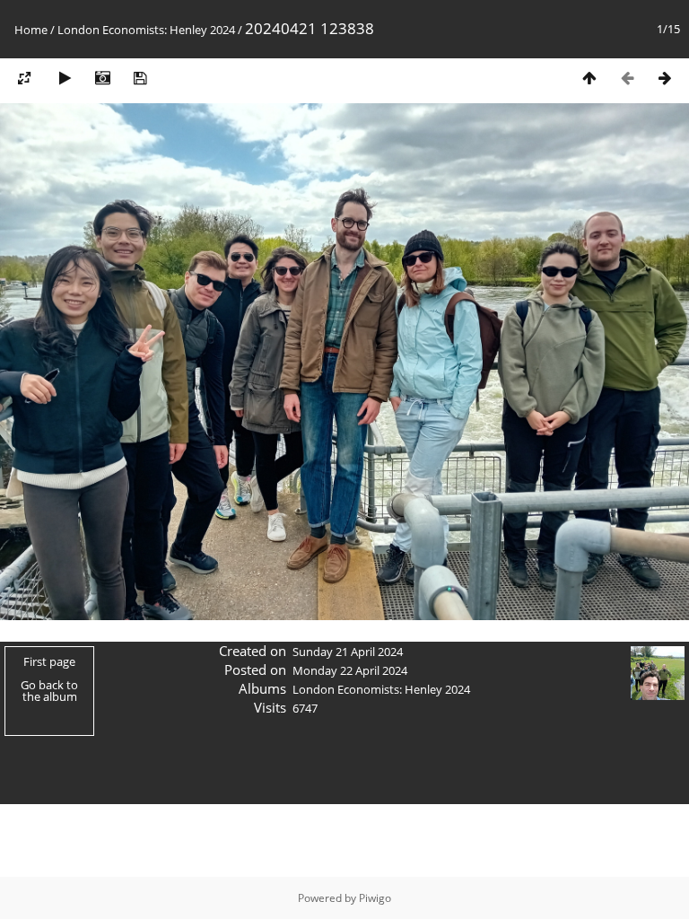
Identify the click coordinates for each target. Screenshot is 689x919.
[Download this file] (140, 77)
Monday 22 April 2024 (349, 670)
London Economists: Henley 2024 (146, 30)
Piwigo (375, 898)
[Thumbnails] (589, 77)
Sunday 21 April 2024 (347, 651)
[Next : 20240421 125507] (665, 77)
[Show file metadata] (102, 77)
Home (31, 30)
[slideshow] (64, 77)
